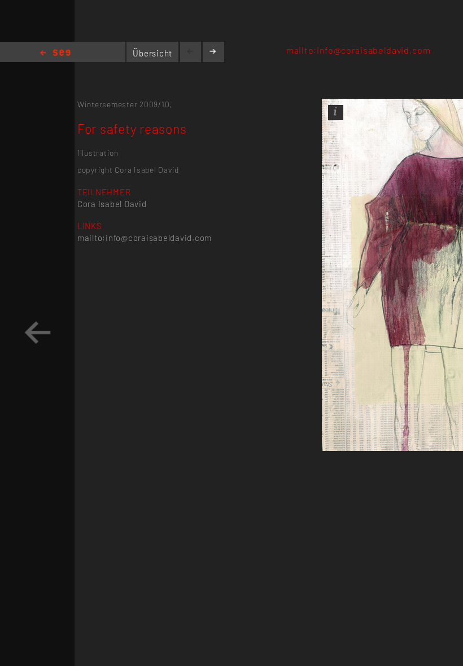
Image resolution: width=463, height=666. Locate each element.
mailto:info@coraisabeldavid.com (358, 50)
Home (55, 53)
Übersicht (152, 53)
